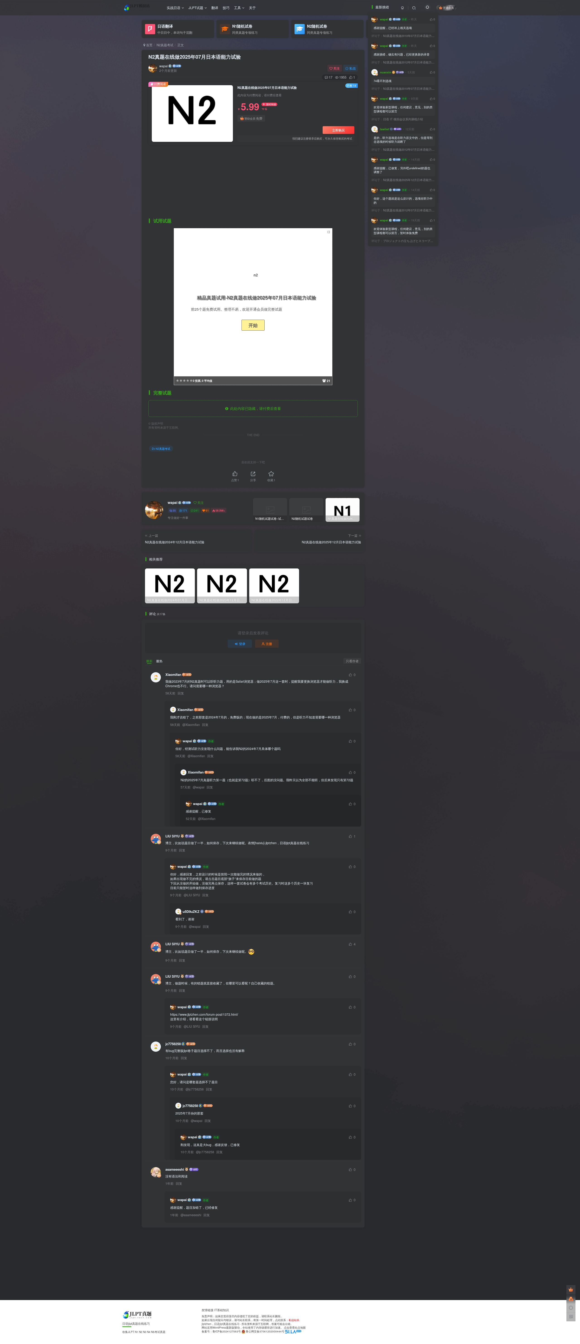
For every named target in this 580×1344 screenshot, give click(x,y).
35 (174, 510)
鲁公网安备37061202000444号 (265, 1331)
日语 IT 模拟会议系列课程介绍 (397, 515)
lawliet (384, 129)
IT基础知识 (221, 1310)
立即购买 (338, 130)
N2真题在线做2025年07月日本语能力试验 (194, 56)
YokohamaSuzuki (392, 302)
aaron (386, 372)
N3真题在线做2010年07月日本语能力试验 (404, 36)
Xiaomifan (173, 674)
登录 (242, 643)
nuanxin (385, 468)
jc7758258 (173, 1044)
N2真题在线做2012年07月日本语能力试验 (404, 458)
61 (207, 510)
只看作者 (352, 661)
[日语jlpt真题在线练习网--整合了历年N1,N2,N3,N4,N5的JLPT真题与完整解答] (137, 1314)
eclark (387, 289)
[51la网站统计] (293, 1331)
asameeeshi (174, 1169)
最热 (159, 661)
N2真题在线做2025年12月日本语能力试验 (404, 576)
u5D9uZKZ (191, 911)
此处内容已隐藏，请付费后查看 (254, 408)
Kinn (385, 220)
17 (330, 77)
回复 (181, 693)
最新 (149, 661)
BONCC (388, 275)
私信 (352, 68)
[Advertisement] (253, 181)
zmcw (386, 316)
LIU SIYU (172, 836)
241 (196, 510)
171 (184, 510)
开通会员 (448, 8)
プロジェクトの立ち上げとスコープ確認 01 (405, 637)
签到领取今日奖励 (405, 209)
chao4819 (389, 234)
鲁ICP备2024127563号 (227, 1331)
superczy (389, 261)
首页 (148, 45)
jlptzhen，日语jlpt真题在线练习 (220, 1324)
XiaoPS (387, 247)
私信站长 (294, 1320)
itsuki (386, 385)
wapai (163, 66)
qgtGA (387, 358)
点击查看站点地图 (295, 1327)
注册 (269, 643)
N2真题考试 (165, 45)
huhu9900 (390, 330)
